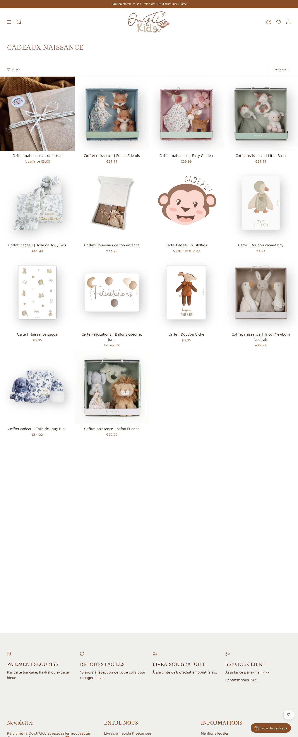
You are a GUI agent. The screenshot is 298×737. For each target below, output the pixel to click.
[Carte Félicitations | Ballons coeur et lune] (112, 292)
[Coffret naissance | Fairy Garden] (186, 114)
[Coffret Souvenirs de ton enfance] (112, 203)
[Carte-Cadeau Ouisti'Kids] (186, 203)
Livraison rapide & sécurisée (127, 733)
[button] (19, 22)
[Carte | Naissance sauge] (37, 292)
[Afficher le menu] (9, 22)
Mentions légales (215, 733)
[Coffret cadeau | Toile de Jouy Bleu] (37, 387)
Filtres (16, 69)
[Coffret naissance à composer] (37, 114)
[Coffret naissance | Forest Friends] (112, 114)
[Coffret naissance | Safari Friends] (112, 387)
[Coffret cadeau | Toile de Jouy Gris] (37, 203)
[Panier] (288, 22)
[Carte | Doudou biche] (186, 292)
